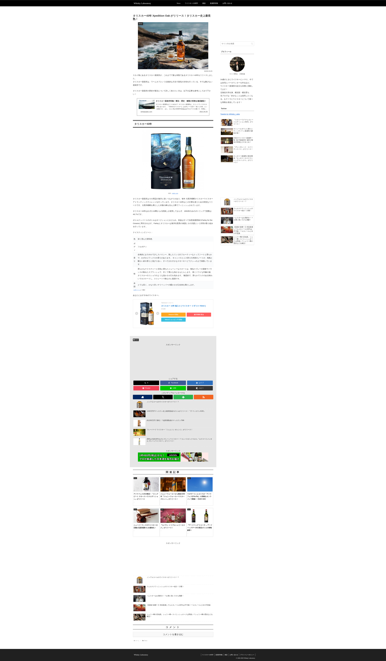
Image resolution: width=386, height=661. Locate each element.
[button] (200, 388)
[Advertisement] (173, 360)
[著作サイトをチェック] (142, 397)
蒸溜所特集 (219, 655)
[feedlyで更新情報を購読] (183, 397)
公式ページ (136, 290)
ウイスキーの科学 (207, 655)
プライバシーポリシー (247, 655)
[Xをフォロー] (163, 397)
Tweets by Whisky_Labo (230, 114)
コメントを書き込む (173, 634)
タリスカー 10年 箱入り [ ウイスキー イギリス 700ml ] (183, 306)
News (136, 340)
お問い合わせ (234, 655)
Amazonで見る (173, 314)
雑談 (226, 655)
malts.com (175, 193)
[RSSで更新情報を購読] (203, 397)
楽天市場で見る (199, 314)
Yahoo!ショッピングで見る (173, 319)
